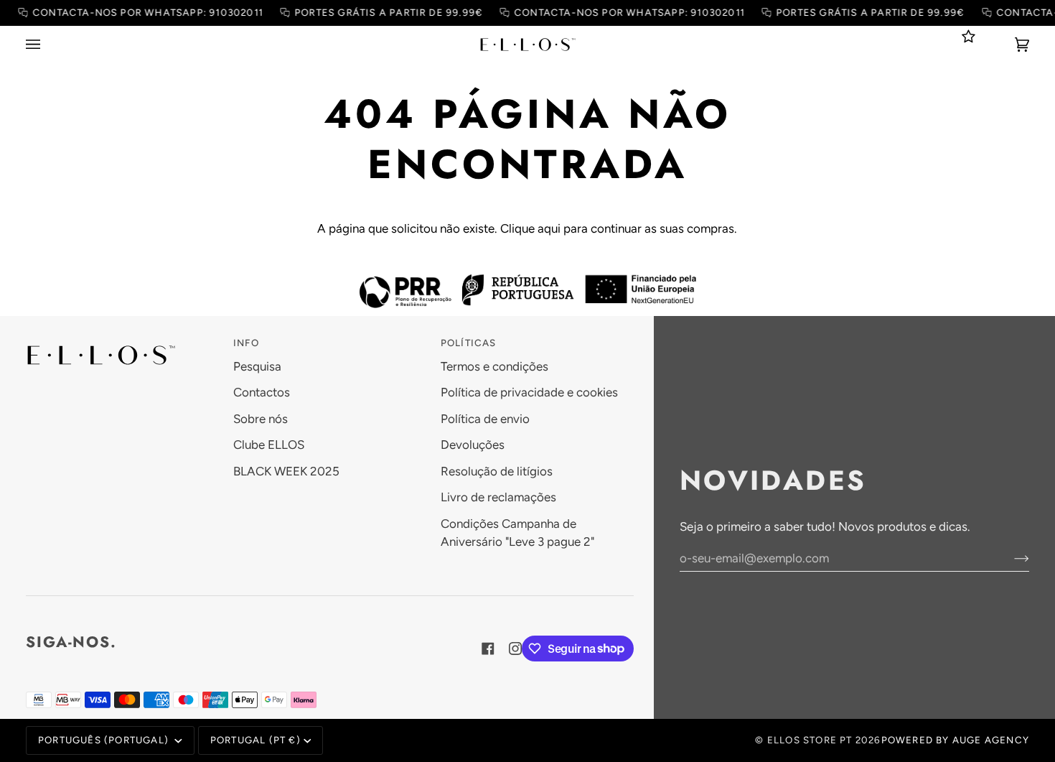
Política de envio (485, 419)
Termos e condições (494, 366)
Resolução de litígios (497, 471)
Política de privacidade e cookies (529, 392)
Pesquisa (257, 366)
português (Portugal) (105, 739)
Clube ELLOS (268, 444)
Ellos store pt (810, 739)
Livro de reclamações (498, 497)
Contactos (261, 392)
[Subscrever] (1010, 558)
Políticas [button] (469, 342)
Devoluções (473, 444)
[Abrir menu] (47, 44)
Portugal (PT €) (255, 739)
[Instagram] (515, 648)
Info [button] (246, 342)
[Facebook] (488, 648)
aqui (549, 228)
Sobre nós (260, 419)
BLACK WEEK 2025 (286, 471)
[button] (122, 339)
